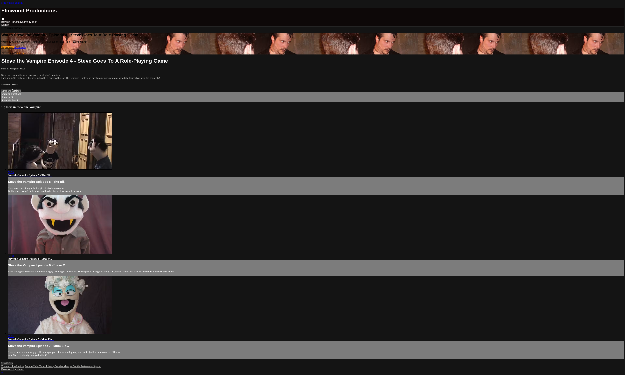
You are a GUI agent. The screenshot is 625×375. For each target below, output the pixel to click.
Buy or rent (7, 47)
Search (24, 21)
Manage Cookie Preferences (78, 366)
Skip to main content (11, 2)
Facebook (6, 90)
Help (36, 366)
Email (18, 90)
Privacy (50, 366)
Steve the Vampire (9, 68)
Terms (42, 366)
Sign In (5, 24)
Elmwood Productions (12, 366)
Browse (6, 21)
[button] (3, 19)
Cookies (59, 366)
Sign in (33, 21)
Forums (15, 21)
